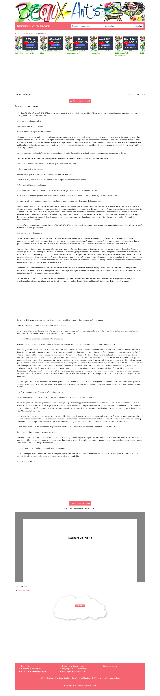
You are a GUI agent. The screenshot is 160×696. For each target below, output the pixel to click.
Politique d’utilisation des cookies (106, 678)
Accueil (17, 33)
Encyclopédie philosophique (73, 671)
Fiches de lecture (110, 666)
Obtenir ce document (81, 101)
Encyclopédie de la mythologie (74, 668)
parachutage (80, 606)
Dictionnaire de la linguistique (33, 671)
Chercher (138, 26)
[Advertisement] (80, 74)
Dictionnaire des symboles (73, 666)
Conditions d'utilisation (81, 678)
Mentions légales (62, 678)
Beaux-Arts (28, 33)
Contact (50, 678)
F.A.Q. (43, 678)
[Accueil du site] (80, 11)
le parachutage (24, 590)
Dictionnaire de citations (31, 668)
